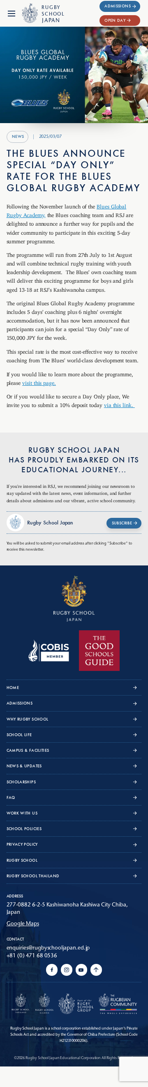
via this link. (119, 404)
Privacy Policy (22, 844)
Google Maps (23, 923)
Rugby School (22, 860)
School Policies (24, 828)
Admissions (117, 6)
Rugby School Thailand (33, 876)
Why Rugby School (28, 719)
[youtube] (81, 970)
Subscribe (122, 523)
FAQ (11, 797)
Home (13, 687)
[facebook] (52, 970)
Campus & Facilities (28, 750)
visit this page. (39, 382)
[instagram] (66, 970)
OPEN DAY (114, 20)
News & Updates (24, 766)
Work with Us (22, 813)
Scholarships (21, 782)
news (18, 136)
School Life (19, 734)
